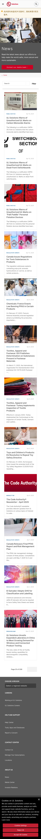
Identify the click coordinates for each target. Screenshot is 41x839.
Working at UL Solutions (13, 700)
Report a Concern (11, 733)
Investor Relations (11, 787)
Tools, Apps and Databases (14, 727)
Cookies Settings (21, 825)
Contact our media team (16, 67)
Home (5, 75)
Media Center (10, 782)
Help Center (9, 722)
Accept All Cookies (20, 835)
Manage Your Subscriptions (14, 755)
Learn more (6, 820)
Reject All (20, 830)
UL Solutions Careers (12, 705)
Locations (8, 760)
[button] (3, 4)
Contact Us (9, 750)
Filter (34, 84)
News (7, 777)
